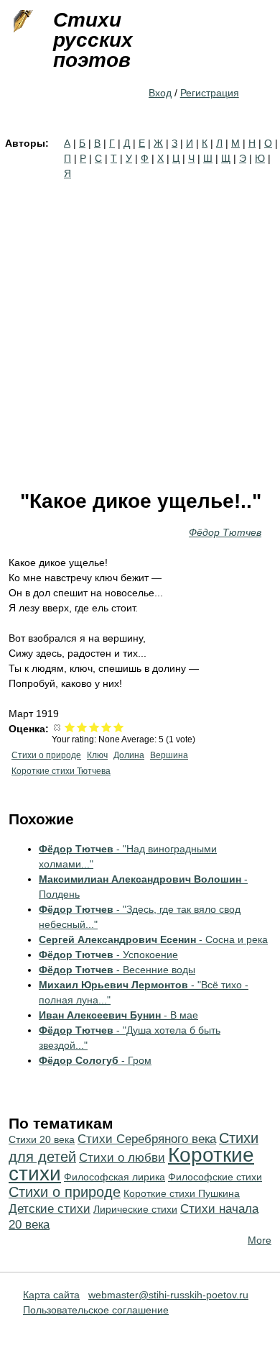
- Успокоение (108, 954)
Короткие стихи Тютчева (61, 771)
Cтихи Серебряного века (147, 1139)
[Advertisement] (140, 328)
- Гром (95, 1060)
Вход (160, 93)
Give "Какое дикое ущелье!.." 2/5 (82, 726)
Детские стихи (49, 1209)
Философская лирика (114, 1177)
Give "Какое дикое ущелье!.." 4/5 (107, 726)
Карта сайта (51, 1295)
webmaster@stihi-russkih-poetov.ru (168, 1295)
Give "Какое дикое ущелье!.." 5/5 (119, 726)
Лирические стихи (135, 1209)
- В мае (118, 1015)
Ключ (97, 755)
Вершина (169, 755)
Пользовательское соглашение (96, 1310)
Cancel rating (58, 726)
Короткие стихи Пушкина (181, 1193)
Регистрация (209, 93)
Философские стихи (215, 1177)
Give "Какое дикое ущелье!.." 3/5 (94, 726)
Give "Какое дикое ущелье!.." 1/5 (70, 726)
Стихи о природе (46, 755)
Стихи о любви (122, 1158)
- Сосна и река (153, 939)
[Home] (21, 21)
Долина (128, 755)
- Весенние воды (117, 969)
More (259, 1240)
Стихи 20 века (42, 1139)
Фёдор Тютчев (225, 532)
